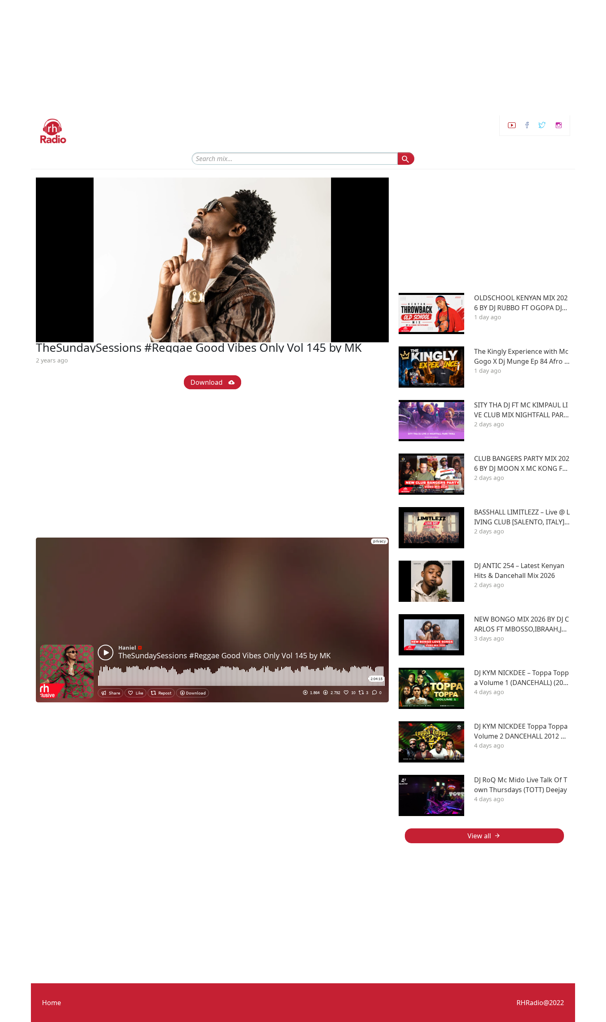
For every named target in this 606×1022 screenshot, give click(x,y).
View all (479, 835)
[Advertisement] (247, 57)
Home (51, 1002)
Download (207, 382)
